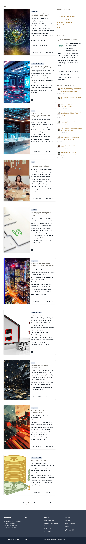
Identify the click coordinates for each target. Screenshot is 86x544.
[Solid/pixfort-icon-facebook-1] (66, 530)
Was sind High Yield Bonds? (39, 460)
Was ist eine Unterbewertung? (40, 315)
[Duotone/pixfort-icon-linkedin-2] (73, 530)
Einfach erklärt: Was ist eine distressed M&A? (39, 366)
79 (50, 502)
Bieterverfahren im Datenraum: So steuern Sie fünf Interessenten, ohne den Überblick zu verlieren (71, 113)
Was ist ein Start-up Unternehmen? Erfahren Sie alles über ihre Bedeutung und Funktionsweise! (42, 265)
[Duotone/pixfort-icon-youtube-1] (70, 530)
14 (23, 502)
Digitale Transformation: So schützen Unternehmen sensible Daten (42, 14)
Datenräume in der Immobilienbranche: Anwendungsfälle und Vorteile (42, 115)
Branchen (69, 22)
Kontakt (59, 27)
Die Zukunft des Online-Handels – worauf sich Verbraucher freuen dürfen (41, 214)
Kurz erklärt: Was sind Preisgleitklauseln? (37, 411)
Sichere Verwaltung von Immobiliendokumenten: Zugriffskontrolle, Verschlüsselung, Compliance (70, 137)
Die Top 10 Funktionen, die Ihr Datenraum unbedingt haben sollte (41, 67)
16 (34, 502)
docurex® (66, 20)
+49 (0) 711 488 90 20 (67, 16)
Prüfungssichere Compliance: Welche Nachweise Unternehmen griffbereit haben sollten (70, 154)
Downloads (60, 25)
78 (45, 502)
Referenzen (60, 22)
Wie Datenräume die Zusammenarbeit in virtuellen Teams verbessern (42, 165)
